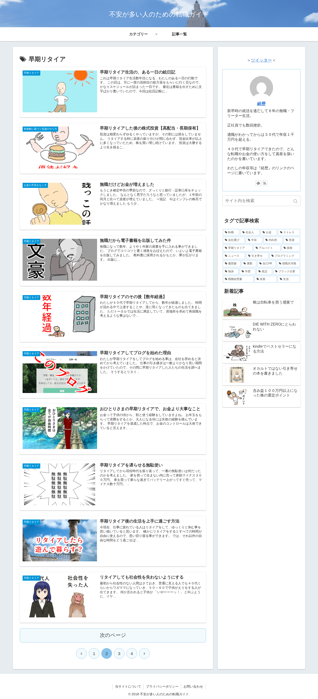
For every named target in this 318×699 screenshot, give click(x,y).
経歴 (261, 103)
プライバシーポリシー (162, 686)
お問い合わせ (193, 686)
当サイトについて (128, 686)
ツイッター (261, 60)
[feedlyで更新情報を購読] (258, 183)
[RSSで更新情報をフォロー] (264, 183)
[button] (296, 201)
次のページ (113, 635)
